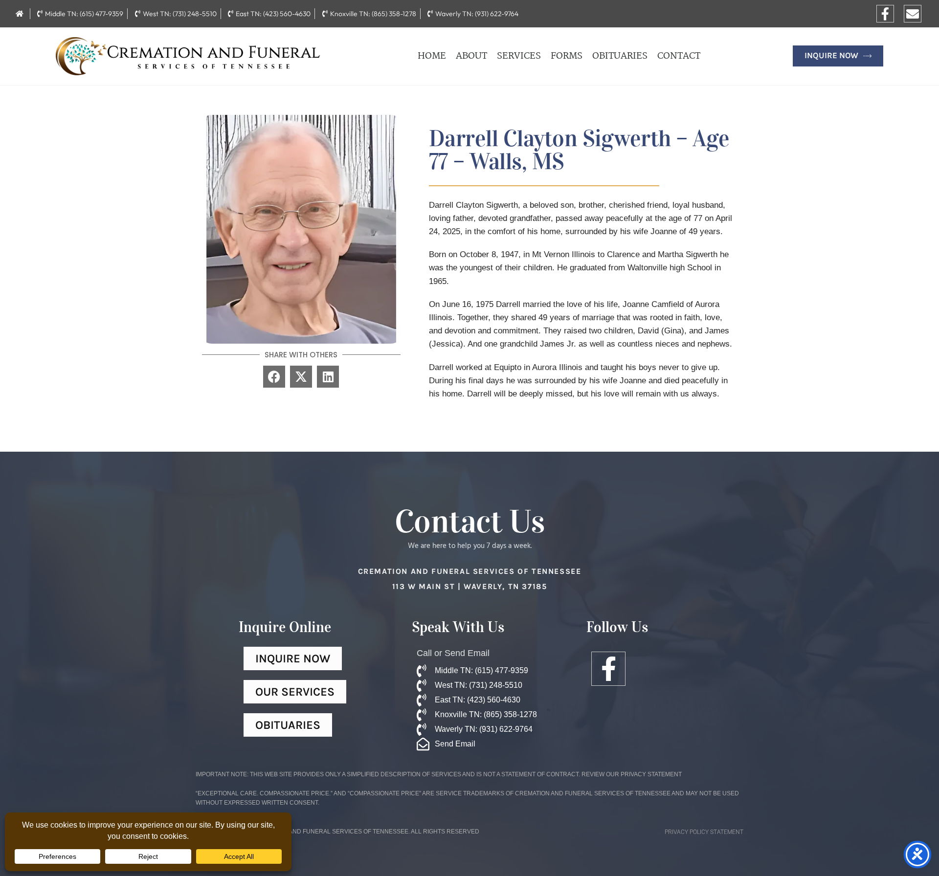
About (471, 56)
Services (519, 56)
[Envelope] (912, 13)
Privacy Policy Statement (704, 832)
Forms (566, 56)
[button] (274, 377)
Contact (678, 56)
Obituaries (620, 56)
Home (432, 56)
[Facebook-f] (885, 13)
